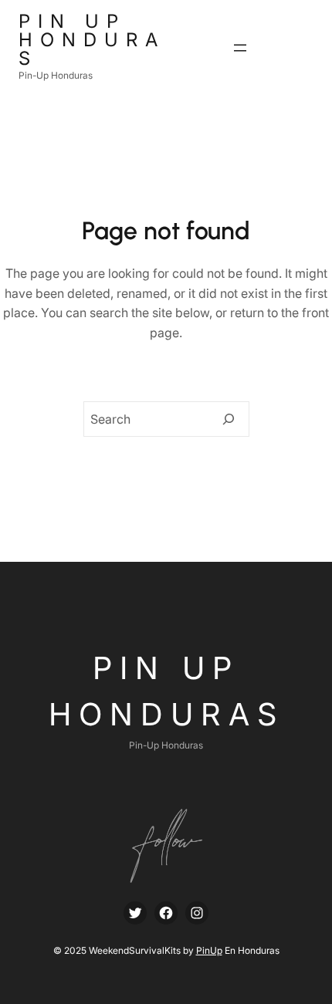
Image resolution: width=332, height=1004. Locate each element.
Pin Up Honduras (92, 39)
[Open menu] (240, 48)
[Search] (229, 419)
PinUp (209, 950)
